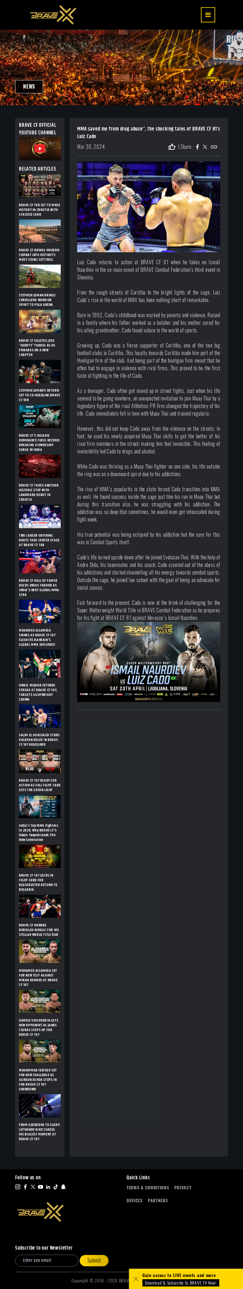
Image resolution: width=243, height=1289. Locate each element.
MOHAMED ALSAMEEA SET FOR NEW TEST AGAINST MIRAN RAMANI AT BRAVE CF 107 (38, 977)
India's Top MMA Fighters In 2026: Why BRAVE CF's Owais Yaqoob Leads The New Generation (38, 832)
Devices (135, 1201)
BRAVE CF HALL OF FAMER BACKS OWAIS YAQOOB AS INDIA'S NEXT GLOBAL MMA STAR (39, 587)
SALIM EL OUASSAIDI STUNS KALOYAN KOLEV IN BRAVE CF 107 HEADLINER (39, 740)
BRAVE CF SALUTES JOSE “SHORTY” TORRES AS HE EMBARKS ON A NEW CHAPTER (37, 347)
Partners (158, 1201)
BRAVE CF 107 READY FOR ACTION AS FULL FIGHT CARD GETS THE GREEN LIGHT (40, 785)
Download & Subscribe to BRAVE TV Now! (181, 1283)
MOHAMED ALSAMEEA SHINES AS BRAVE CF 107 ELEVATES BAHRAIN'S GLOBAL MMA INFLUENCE (37, 637)
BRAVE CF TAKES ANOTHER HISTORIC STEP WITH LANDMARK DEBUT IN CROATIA (39, 492)
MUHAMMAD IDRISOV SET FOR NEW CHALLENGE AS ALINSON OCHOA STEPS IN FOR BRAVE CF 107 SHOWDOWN (38, 1080)
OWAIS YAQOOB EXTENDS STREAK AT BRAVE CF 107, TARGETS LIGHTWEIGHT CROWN (38, 692)
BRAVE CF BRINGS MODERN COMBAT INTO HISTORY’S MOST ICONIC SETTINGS (39, 255)
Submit (94, 1260)
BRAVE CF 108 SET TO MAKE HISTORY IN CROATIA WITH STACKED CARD (39, 210)
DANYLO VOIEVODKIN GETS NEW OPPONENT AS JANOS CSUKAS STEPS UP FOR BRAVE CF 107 (38, 1027)
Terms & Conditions (148, 1188)
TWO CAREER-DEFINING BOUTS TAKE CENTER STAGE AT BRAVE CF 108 (39, 540)
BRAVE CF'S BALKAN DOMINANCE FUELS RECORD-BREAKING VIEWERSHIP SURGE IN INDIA (39, 442)
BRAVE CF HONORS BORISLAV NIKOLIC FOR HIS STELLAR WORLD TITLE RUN (39, 930)
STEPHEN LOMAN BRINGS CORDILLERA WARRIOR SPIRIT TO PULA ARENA (37, 300)
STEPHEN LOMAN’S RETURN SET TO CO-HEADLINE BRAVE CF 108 (39, 395)
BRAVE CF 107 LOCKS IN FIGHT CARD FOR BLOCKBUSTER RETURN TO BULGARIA (38, 882)
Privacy (183, 1188)
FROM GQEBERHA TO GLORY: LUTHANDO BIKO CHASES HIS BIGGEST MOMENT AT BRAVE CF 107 (40, 1132)
